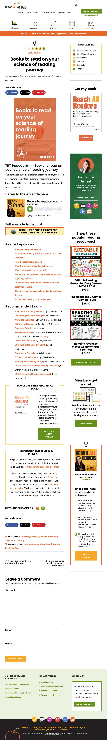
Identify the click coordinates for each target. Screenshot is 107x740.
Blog (29, 12)
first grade (28, 544)
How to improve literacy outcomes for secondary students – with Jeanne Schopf (86, 505)
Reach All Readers (15, 5)
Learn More (86, 423)
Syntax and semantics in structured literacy (18, 562)
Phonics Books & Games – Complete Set (86, 298)
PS (25, 48)
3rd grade (79, 69)
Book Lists (90, 28)
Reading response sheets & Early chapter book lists (86, 346)
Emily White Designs (56, 735)
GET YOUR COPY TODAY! (49, 434)
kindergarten (12, 548)
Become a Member (91, 11)
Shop (69, 12)
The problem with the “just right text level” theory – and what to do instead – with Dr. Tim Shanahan (87, 540)
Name (8, 630)
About (20, 12)
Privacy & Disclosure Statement (72, 733)
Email (8, 643)
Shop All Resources (86, 362)
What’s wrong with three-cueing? (30, 270)
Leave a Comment (34, 53)
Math (71, 28)
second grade (41, 544)
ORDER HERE (86, 137)
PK (29, 48)
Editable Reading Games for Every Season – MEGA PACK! (86, 283)
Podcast (36, 12)
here (45, 336)
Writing (53, 28)
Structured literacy (14, 540)
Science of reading (48, 536)
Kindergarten (80, 58)
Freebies (61, 12)
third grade (55, 544)
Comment (10, 590)
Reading (33, 28)
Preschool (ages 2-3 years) (85, 51)
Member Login (90, 15)
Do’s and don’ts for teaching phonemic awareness (55, 563)
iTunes (50, 477)
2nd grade (79, 65)
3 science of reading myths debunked (33, 299)
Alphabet (15, 28)
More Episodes (85, 555)
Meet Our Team (86, 197)
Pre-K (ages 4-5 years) (83, 54)
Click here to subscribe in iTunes (42, 467)
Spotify (86, 479)
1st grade (79, 61)
